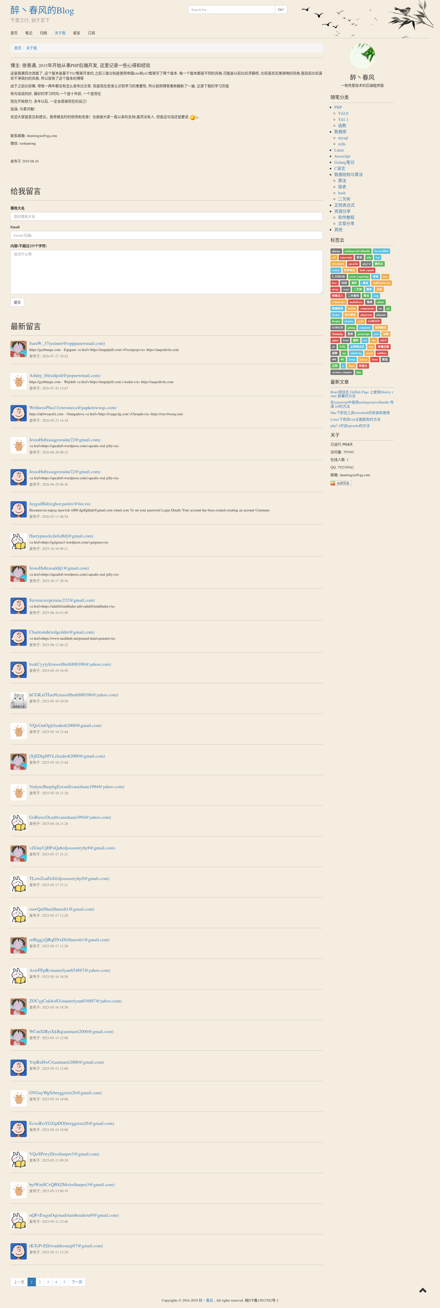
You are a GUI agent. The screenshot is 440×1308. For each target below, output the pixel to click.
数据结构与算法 (348, 174)
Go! (281, 9)
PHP (338, 107)
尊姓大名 (17, 208)
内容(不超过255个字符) (28, 245)
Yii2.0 (343, 113)
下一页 (77, 1281)
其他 (338, 229)
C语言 (339, 168)
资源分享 (342, 211)
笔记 (28, 32)
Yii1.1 (343, 119)
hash (342, 192)
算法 (342, 180)
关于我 (60, 32)
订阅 (91, 32)
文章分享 (346, 223)
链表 (342, 186)
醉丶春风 (206, 1300)
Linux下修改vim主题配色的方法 (355, 419)
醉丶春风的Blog (42, 10)
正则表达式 (344, 205)
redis (342, 143)
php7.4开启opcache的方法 (350, 425)
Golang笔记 (344, 162)
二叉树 (344, 199)
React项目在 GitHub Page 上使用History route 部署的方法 (362, 393)
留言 (76, 32)
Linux (339, 150)
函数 (342, 125)
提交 (17, 302)
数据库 (340, 131)
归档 (43, 32)
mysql (343, 137)
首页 (14, 32)
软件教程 (346, 217)
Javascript (342, 156)
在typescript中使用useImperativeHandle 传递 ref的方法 (362, 404)
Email (15, 227)
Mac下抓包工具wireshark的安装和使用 (360, 412)
